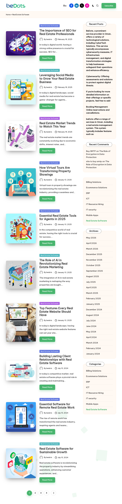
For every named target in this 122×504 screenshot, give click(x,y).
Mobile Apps (92, 215)
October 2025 (93, 265)
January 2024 (93, 353)
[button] (109, 5)
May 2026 (91, 237)
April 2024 (91, 337)
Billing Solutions (93, 182)
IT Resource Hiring (95, 204)
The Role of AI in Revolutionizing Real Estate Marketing (53, 263)
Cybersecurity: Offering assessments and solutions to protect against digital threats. (99, 81)
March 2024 (92, 342)
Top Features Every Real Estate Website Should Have (56, 311)
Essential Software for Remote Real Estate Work (57, 405)
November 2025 (94, 260)
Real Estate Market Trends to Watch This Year (57, 124)
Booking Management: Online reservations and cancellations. (97, 109)
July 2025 (91, 282)
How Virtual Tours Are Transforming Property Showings (55, 171)
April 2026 (91, 243)
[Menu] (64, 5)
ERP (88, 193)
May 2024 (91, 331)
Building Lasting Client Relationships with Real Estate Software (55, 359)
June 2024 (91, 326)
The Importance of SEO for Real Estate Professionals (57, 32)
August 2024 (92, 315)
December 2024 (94, 309)
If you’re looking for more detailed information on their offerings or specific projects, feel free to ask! (98, 96)
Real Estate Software (50, 26)
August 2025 (92, 276)
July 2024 (91, 320)
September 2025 (94, 271)
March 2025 (92, 293)
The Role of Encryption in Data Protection (98, 154)
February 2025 (93, 298)
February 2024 (93, 348)
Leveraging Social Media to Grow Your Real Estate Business (56, 78)
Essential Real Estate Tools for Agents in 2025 (57, 217)
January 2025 (93, 304)
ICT (87, 198)
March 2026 (92, 248)
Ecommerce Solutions (96, 187)
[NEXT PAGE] (53, 493)
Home (8, 15)
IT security (91, 209)
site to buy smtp (94, 161)
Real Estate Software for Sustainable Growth (56, 450)
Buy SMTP (91, 151)
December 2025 (94, 254)
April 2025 (91, 287)
